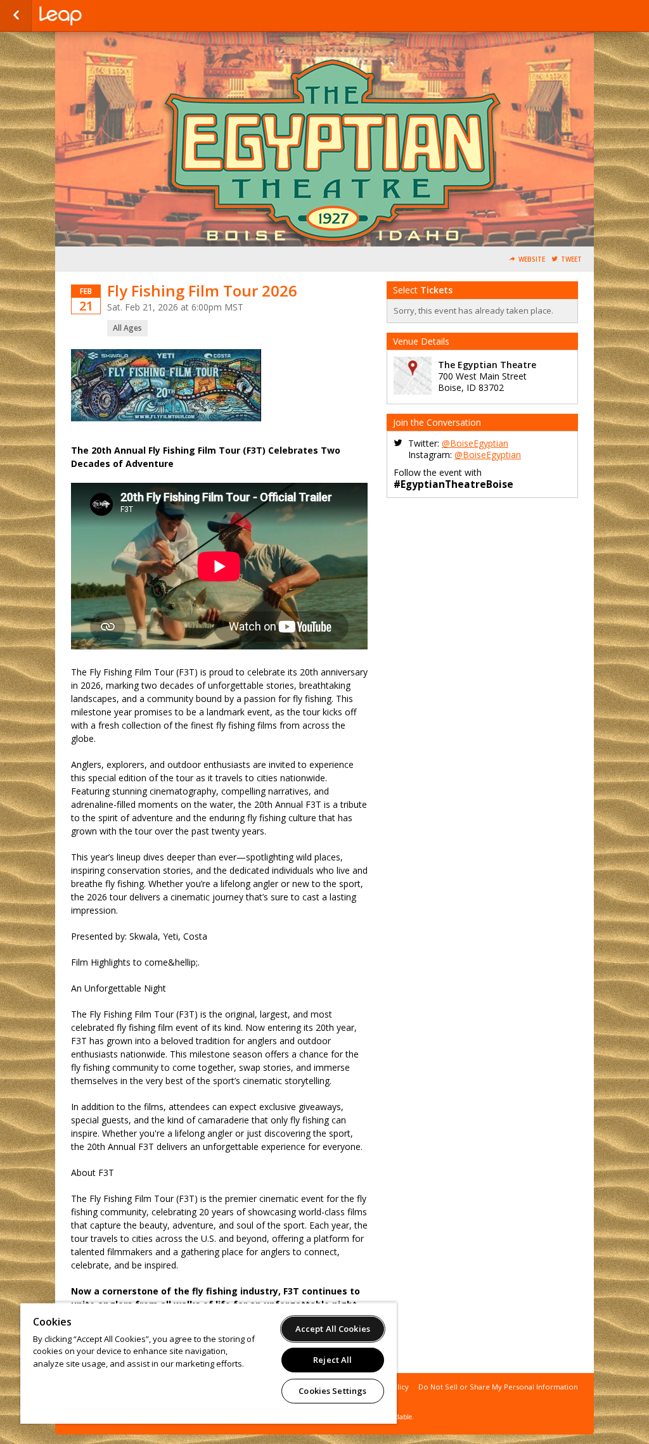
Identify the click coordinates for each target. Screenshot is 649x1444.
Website (531, 259)
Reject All (332, 1359)
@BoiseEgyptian (475, 443)
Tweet (571, 259)
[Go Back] (16, 16)
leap (102, 15)
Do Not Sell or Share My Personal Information (498, 1386)
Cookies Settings (332, 1390)
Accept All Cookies (332, 1328)
